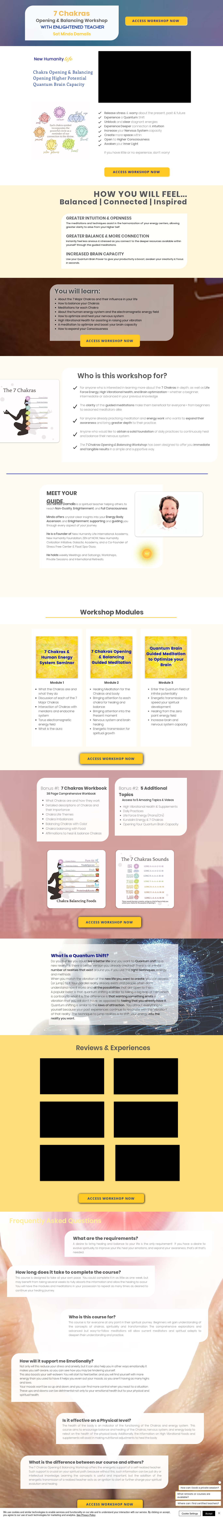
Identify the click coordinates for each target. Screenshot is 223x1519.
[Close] (219, 1513)
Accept (208, 1513)
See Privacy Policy (86, 1515)
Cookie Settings (190, 1513)
